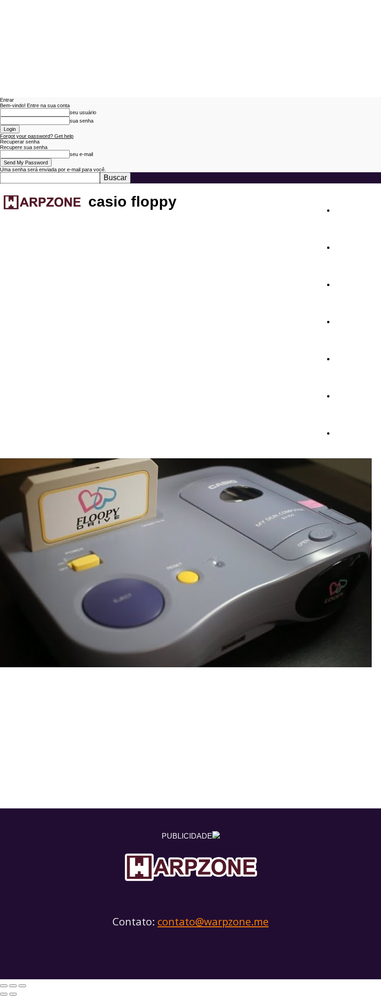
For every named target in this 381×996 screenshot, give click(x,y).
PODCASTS (358, 358)
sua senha (81, 121)
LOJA (345, 432)
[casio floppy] (186, 665)
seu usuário (83, 112)
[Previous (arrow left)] (3, 994)
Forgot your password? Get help (36, 136)
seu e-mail (81, 154)
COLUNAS (354, 320)
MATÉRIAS (357, 246)
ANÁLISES (356, 283)
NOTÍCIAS (355, 209)
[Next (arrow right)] (13, 994)
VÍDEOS (350, 395)
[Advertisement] (190, 739)
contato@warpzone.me (213, 921)
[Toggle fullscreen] (13, 985)
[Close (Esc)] (3, 985)
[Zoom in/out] (22, 985)
